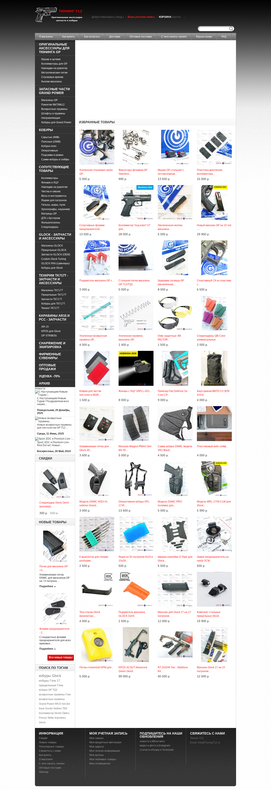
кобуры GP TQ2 (48, 689)
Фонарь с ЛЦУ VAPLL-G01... (135, 391)
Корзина (170, 16)
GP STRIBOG (49, 335)
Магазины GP (49, 100)
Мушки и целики (51, 59)
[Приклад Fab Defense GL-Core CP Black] (175, 352)
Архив (44, 383)
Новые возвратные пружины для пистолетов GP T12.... (54, 426)
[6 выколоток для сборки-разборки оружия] (96, 518)
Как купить (68, 36)
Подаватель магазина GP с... (96, 280)
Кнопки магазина (51, 81)
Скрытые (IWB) (50, 137)
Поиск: (231, 29)
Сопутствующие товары (54, 169)
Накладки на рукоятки (54, 186)
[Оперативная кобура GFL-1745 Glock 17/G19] (136, 462)
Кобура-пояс (49, 146)
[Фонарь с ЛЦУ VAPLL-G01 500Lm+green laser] (136, 352)
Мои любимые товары (102, 759)
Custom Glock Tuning (53, 258)
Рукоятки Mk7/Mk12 (53, 104)
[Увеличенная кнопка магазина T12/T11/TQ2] (175, 186)
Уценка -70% (49, 376)
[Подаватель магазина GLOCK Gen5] (136, 573)
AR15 (58, 703)
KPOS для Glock (51, 331)
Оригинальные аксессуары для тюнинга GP (54, 48)
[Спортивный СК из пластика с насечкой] (214, 241)
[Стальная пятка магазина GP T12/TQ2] (136, 241)
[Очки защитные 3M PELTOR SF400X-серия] (175, 297)
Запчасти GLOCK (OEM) (55, 254)
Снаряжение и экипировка (52, 345)
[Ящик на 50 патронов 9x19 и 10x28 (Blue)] (136, 518)
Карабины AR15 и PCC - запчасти (54, 317)
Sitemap (43, 772)
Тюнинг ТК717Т (50, 308)
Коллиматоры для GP (54, 63)
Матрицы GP (49, 213)
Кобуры (46, 130)
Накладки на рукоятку (54, 68)
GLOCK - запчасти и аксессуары (55, 236)
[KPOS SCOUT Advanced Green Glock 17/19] (136, 628)
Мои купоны (96, 755)
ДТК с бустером (50, 218)
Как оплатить (92, 36)
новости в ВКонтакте (152, 741)
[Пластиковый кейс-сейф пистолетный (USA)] (214, 407)
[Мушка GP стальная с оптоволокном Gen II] (175, 131)
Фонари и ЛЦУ (50, 182)
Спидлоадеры (49, 227)
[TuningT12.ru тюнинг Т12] (58, 15)
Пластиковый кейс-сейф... (212, 446)
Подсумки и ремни (52, 155)
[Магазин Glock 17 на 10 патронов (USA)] (214, 628)
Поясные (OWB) (51, 141)
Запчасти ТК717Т (51, 299)
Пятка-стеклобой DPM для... (96, 667)
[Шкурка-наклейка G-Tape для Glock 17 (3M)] (175, 518)
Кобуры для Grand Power (56, 122)
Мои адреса (96, 746)
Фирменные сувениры (50, 356)
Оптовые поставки (141, 36)
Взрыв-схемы (204, 36)
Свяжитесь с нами (50, 750)
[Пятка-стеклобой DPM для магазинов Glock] (96, 628)
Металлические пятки (54, 72)
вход (119, 16)
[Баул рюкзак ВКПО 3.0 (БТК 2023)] (214, 352)
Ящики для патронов (53, 200)
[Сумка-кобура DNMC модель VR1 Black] (175, 407)
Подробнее (46, 586)
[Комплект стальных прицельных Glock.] (214, 573)
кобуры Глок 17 (49, 680)
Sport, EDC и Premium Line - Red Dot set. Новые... (53, 444)
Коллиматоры (49, 178)
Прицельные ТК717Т (53, 294)
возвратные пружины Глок (55, 694)
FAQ (223, 36)
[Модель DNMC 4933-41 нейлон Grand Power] (96, 462)
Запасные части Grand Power (54, 91)
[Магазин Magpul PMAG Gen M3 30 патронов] (136, 407)
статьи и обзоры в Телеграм (156, 749)
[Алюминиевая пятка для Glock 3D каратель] (96, 407)
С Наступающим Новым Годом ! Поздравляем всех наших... (53, 401)
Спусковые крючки (52, 77)
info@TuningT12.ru (209, 742)
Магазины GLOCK (52, 245)
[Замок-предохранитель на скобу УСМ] (214, 518)
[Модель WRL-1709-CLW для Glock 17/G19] (214, 462)
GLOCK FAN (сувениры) (55, 263)
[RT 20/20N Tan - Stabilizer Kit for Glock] (175, 628)
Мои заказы (96, 738)
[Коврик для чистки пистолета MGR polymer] (96, 352)
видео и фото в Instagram (155, 745)
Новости (40, 388)
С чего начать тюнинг (174, 36)
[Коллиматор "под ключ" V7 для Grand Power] (136, 186)
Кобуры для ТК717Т (53, 303)
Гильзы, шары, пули (53, 204)
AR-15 (45, 326)
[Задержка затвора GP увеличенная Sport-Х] (175, 241)
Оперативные (49, 150)
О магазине (46, 36)
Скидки (45, 458)
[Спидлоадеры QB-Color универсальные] (214, 297)
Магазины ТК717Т (52, 290)
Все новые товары (60, 657)
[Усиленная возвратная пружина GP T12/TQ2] (96, 297)
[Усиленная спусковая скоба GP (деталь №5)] (96, 131)
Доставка (114, 36)
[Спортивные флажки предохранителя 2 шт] (96, 186)
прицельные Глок (51, 685)
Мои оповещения (99, 763)
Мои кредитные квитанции (105, 742)
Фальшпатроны (50, 222)
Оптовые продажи (47, 367)
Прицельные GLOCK (53, 250)
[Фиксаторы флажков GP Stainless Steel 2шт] (136, 131)
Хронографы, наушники (55, 209)
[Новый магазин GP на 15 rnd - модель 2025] (214, 186)
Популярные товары (51, 746)
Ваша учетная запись (141, 16)
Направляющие (50, 117)
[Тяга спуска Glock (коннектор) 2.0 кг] (96, 573)
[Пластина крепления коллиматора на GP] (214, 131)
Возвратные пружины (54, 109)
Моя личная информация (104, 750)
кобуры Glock (50, 676)
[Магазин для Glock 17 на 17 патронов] (175, 573)
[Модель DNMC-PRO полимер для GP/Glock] (175, 462)
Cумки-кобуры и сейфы (55, 159)
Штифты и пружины (53, 113)
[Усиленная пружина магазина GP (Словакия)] (136, 297)
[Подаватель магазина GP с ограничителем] (96, 241)
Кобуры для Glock (52, 267)
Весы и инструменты (53, 195)
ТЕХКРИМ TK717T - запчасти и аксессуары (53, 279)
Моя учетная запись (108, 733)
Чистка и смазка (51, 191)
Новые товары (52, 522)
